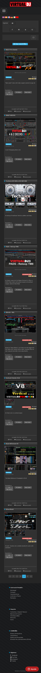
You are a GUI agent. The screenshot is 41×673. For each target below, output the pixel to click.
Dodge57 (34, 472)
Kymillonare (33, 209)
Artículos (13, 617)
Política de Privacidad (16, 637)
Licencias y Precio (15, 596)
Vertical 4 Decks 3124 (13, 378)
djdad (35, 77)
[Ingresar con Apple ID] (25, 29)
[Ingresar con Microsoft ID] (19, 29)
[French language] (9, 17)
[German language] (11, 17)
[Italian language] (14, 17)
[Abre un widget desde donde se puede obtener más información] (32, 669)
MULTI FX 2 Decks (11, 50)
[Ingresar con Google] (32, 29)
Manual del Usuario (16, 614)
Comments (18, 111)
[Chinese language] (17, 17)
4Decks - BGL (10, 312)
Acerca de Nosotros (16, 633)
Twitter (13, 661)
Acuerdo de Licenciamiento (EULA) (20, 639)
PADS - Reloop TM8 (12, 247)
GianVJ (35, 341)
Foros (12, 619)
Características (14, 594)
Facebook (14, 655)
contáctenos (14, 635)
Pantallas (13, 598)
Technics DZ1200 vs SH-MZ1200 (16, 181)
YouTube (14, 657)
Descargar (13, 590)
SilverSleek (10, 509)
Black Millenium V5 (12, 444)
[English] (3, 17)
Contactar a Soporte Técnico (18, 612)
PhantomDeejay (32, 539)
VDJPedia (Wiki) (15, 616)
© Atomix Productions (20, 671)
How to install (27, 111)
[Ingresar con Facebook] (12, 29)
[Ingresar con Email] (12, 23)
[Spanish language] (6, 17)
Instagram (14, 659)
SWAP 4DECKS (10, 115)
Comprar (12, 592)
